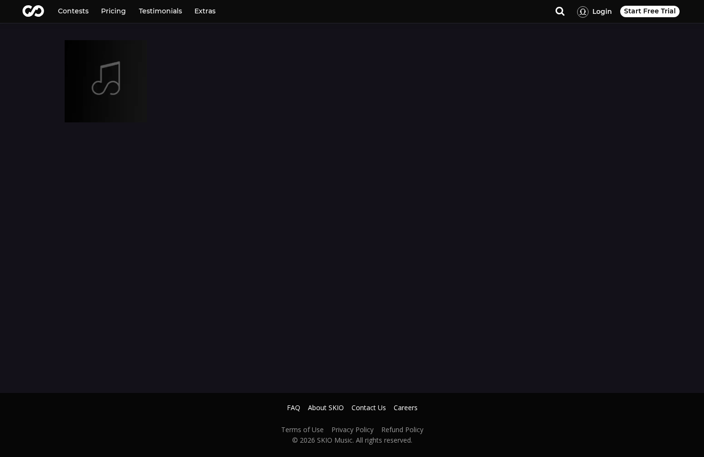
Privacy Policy (352, 429)
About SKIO (326, 407)
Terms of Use (302, 429)
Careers (406, 407)
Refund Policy (402, 429)
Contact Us (369, 407)
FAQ (293, 407)
